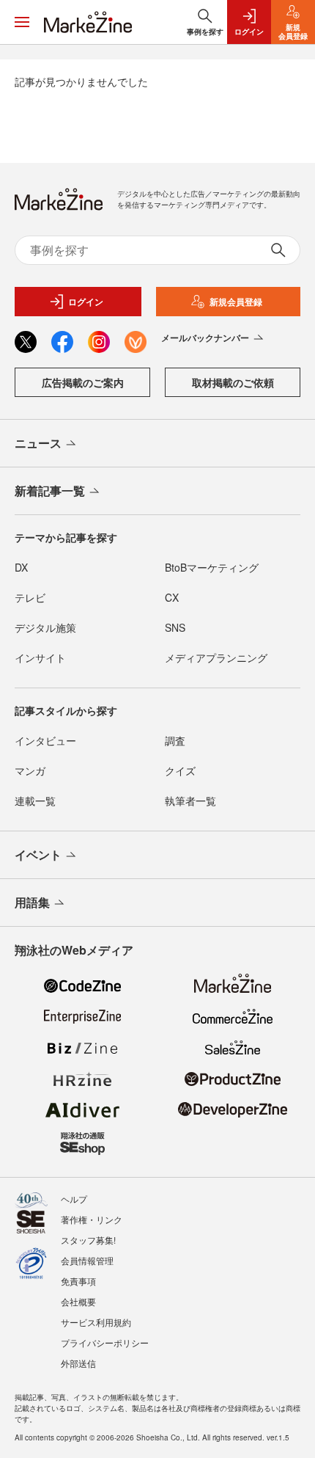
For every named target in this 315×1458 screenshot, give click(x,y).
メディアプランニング (216, 657)
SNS (175, 627)
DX (21, 567)
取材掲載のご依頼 (233, 382)
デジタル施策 (45, 627)
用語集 (32, 902)
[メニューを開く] (22, 22)
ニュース (38, 442)
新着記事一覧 (50, 490)
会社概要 (78, 1301)
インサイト (40, 657)
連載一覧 (35, 800)
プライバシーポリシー (105, 1342)
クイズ (180, 770)
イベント (38, 854)
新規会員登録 (236, 301)
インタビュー (45, 740)
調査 (175, 740)
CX (172, 597)
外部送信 (78, 1363)
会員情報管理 (87, 1260)
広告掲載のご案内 (83, 382)
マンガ (30, 770)
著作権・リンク (91, 1219)
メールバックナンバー (205, 337)
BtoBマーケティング (212, 567)
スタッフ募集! (88, 1239)
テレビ (30, 597)
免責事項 (78, 1281)
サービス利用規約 (96, 1322)
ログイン (85, 301)
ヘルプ (74, 1198)
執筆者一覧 (190, 800)
